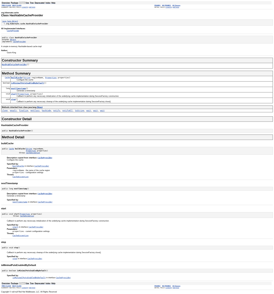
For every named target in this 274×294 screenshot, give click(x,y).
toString (79, 110)
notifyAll (67, 110)
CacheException (33, 153)
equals (13, 110)
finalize (23, 110)
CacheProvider (13, 31)
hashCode (46, 110)
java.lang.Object (10, 21)
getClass (35, 110)
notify (56, 110)
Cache (7, 78)
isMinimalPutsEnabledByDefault (27, 83)
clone (5, 110)
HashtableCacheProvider (14, 65)
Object (13, 40)
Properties (51, 78)
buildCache (16, 78)
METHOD (32, 7)
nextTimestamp (18, 88)
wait (88, 110)
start (14, 94)
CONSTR (25, 7)
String (27, 78)
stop (13, 99)
